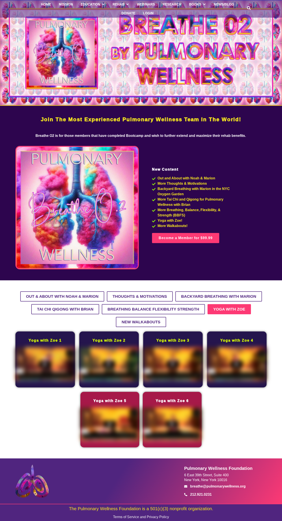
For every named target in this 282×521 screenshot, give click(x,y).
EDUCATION (90, 4)
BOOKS (195, 4)
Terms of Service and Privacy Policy (141, 517)
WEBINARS (146, 4)
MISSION (66, 4)
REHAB (118, 4)
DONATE (128, 13)
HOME (46, 4)
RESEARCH (172, 4)
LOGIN (148, 13)
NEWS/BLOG (224, 4)
